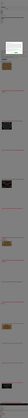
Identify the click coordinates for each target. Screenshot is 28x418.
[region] (14, 48)
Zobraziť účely (12, 52)
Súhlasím (16, 52)
